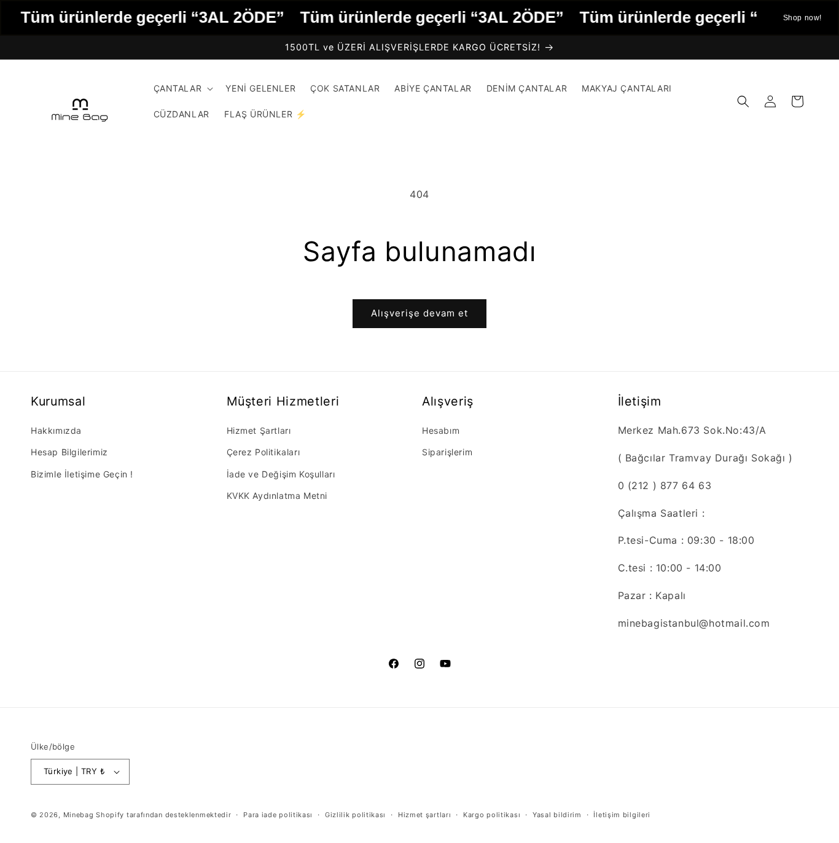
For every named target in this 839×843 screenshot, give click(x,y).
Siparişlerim (447, 452)
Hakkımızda (56, 430)
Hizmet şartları (424, 814)
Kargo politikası (491, 814)
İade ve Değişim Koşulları (281, 474)
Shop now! (802, 18)
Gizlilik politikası (355, 814)
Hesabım (440, 430)
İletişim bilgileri (621, 814)
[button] (182, 88)
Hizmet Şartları (259, 430)
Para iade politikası (278, 814)
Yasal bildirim (557, 814)
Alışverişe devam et (419, 313)
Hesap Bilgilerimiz (69, 452)
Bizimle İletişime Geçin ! (82, 474)
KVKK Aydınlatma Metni (277, 495)
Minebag (78, 814)
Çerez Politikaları (263, 452)
